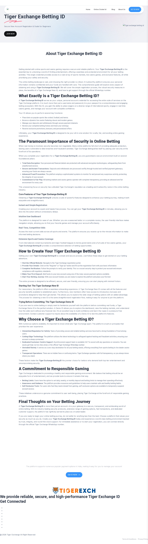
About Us (121, 9)
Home (88, 9)
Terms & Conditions (129, 539)
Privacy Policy (143, 539)
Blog (113, 9)
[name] (13, 9)
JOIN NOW (10, 34)
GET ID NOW (135, 9)
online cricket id (100, 9)
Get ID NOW (72, 475)
